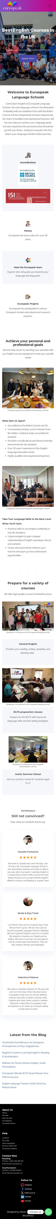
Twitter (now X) (29, 1193)
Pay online (5, 1141)
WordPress (28, 1215)
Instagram (28, 1185)
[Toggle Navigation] (50, 6)
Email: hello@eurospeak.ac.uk (12, 1173)
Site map (5, 1115)
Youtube (28, 1201)
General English (28, 644)
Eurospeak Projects (27, 304)
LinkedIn (28, 1197)
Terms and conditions (9, 1149)
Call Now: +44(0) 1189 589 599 (12, 1161)
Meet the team (7, 1118)
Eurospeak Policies (8, 1123)
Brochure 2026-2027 (9, 1146)
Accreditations (28, 162)
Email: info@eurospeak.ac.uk (12, 1164)
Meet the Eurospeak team (28, 267)
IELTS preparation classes (28, 712)
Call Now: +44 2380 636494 (11, 1170)
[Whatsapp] (48, 1212)
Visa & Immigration (8, 1143)
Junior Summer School (28, 774)
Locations (5, 1138)
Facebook (28, 1189)
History (28, 230)
